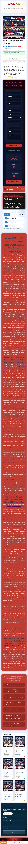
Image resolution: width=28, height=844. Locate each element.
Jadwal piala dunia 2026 (11, 645)
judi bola (9, 255)
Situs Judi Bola (13, 11)
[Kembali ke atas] (25, 834)
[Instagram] (7, 820)
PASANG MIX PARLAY (14, 182)
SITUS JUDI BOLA (11, 14)
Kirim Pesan (8, 814)
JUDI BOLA (4, 14)
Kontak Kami (5, 828)
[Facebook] (4, 820)
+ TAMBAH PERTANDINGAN (14, 145)
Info (23, 189)
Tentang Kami (6, 826)
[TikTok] (10, 820)
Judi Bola (6, 11)
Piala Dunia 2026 (21, 215)
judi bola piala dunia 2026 (13, 506)
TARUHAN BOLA (19, 14)
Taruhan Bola (14, 214)
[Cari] (4, 8)
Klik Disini (14, 77)
